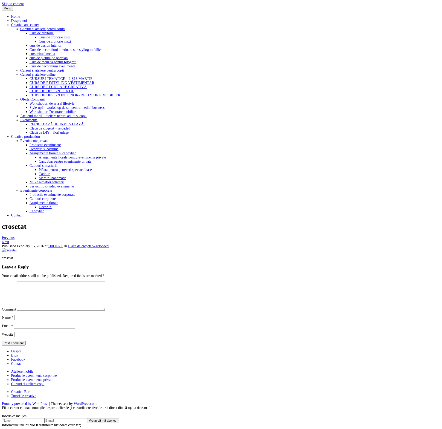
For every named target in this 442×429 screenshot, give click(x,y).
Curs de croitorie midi (54, 37)
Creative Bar (20, 392)
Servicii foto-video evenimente (51, 186)
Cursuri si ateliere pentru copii (42, 70)
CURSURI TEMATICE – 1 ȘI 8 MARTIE (61, 79)
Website (7, 334)
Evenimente (29, 120)
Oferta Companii (32, 99)
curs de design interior (45, 45)
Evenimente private (34, 141)
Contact (16, 215)
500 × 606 (55, 246)
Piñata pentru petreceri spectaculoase (65, 170)
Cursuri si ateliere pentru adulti (42, 29)
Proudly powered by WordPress (25, 404)
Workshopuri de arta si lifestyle (51, 103)
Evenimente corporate (36, 190)
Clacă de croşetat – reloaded (49, 128)
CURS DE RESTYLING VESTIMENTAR (61, 83)
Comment (9, 309)
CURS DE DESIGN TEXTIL (51, 91)
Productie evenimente (45, 145)
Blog (14, 355)
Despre (16, 351)
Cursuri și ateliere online (37, 74)
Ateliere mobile (22, 371)
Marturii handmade (52, 178)
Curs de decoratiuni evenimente (52, 66)
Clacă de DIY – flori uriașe (49, 132)
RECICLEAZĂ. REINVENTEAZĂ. (57, 124)
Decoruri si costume (43, 149)
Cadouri (44, 174)
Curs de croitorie (41, 33)
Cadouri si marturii (43, 165)
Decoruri (45, 207)
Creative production (25, 136)
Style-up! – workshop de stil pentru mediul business (67, 107)
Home (15, 16)
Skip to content (13, 4)
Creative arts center (25, 25)
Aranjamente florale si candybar (52, 153)
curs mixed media (42, 54)
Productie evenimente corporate (52, 194)
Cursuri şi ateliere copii (27, 384)
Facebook (18, 359)
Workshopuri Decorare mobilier (52, 112)
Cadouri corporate (42, 199)
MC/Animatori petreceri (46, 182)
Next (5, 242)
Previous (8, 238)
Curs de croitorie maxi (55, 41)
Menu (7, 8)
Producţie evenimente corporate (34, 375)
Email (7, 326)
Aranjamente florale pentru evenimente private (72, 157)
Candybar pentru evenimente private (65, 161)
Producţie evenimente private (32, 380)
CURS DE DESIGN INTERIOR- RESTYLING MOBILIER (74, 95)
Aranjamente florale (43, 203)
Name (7, 317)
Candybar (36, 211)
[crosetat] (9, 250)
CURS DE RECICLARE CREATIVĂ (58, 87)
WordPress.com (85, 404)
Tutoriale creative (23, 396)
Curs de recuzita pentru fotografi (52, 62)
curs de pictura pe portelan (48, 58)
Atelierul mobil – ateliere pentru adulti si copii (53, 116)
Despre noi (19, 21)
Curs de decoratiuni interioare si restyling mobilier (65, 50)
